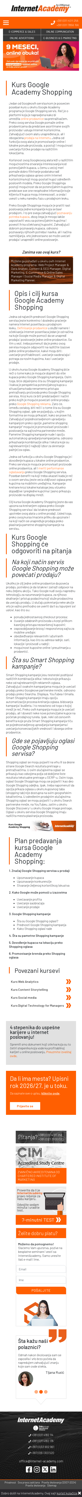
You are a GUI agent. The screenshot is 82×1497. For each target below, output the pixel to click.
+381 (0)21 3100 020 (51, 1139)
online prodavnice (32, 118)
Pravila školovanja (35, 1485)
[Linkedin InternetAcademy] (53, 1469)
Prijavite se (25, 1106)
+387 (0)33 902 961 (42, 1447)
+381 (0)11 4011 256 (67, 20)
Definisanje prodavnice (32, 328)
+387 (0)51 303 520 (42, 1453)
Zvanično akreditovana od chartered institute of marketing (39, 1175)
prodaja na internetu (37, 138)
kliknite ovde (50, 1093)
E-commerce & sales (22, 31)
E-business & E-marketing (60, 38)
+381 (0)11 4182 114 (42, 1435)
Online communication (60, 31)
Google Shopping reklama (34, 404)
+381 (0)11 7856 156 (68, 25)
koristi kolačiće (67, 1493)
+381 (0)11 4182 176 (42, 1441)
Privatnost (10, 1482)
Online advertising (22, 38)
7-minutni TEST (38, 1220)
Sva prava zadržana (29, 1482)
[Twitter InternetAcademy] (45, 1469)
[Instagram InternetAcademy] (37, 1469)
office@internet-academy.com (41, 1461)
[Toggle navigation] (6, 23)
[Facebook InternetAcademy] (29, 1469)
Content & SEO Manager (45, 268)
